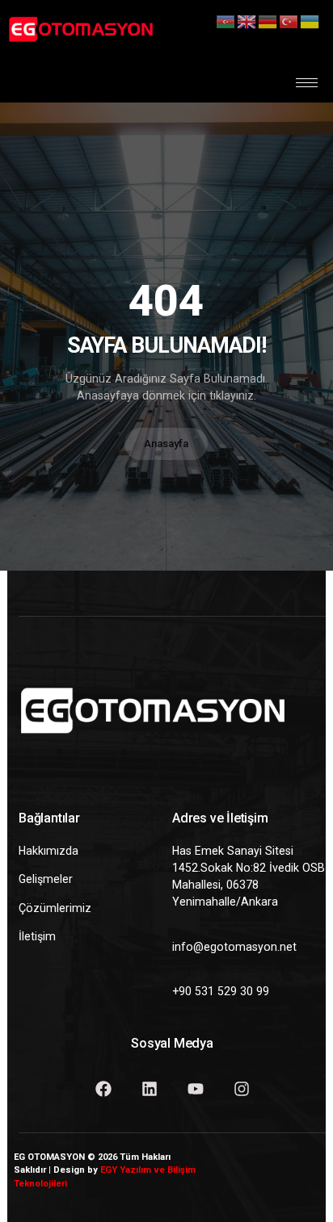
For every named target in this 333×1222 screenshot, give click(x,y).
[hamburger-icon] (307, 82)
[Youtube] (196, 1089)
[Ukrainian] (310, 21)
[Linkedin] (150, 1089)
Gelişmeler (46, 879)
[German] (268, 21)
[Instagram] (242, 1089)
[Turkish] (289, 21)
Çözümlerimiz (55, 908)
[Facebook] (103, 1089)
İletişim (37, 936)
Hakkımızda (48, 850)
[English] (247, 21)
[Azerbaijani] (226, 21)
